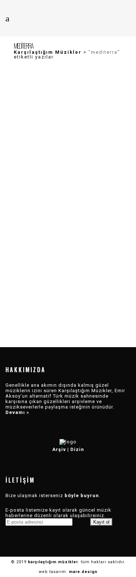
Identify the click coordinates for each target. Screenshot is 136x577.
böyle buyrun (82, 495)
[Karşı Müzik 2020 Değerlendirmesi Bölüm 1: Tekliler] (68, 147)
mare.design (83, 571)
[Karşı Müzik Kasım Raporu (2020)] (68, 256)
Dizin (77, 449)
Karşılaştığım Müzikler (48, 52)
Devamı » (17, 412)
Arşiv (59, 449)
